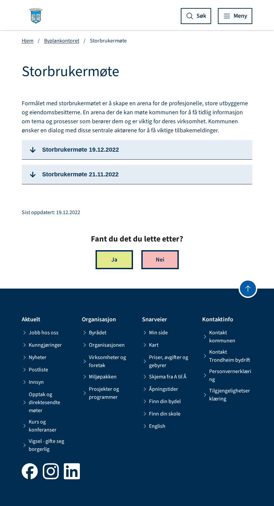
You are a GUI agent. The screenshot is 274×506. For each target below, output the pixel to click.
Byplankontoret (61, 40)
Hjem (27, 40)
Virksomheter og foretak (107, 361)
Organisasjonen (107, 345)
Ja (114, 260)
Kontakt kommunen (222, 336)
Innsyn (36, 382)
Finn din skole (164, 413)
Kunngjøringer (45, 345)
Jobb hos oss (43, 332)
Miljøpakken (103, 376)
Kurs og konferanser (42, 426)
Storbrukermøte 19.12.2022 (80, 149)
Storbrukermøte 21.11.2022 (80, 174)
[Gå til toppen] (248, 288)
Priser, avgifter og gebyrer (168, 361)
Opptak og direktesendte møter (44, 402)
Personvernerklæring (230, 375)
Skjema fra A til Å (167, 376)
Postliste (38, 369)
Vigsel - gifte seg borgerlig (46, 445)
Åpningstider (163, 389)
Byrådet (97, 332)
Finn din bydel (165, 401)
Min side (158, 332)
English (157, 426)
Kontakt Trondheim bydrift (229, 356)
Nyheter (37, 357)
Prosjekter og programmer (104, 393)
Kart (153, 345)
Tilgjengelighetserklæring (229, 394)
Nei (160, 260)
